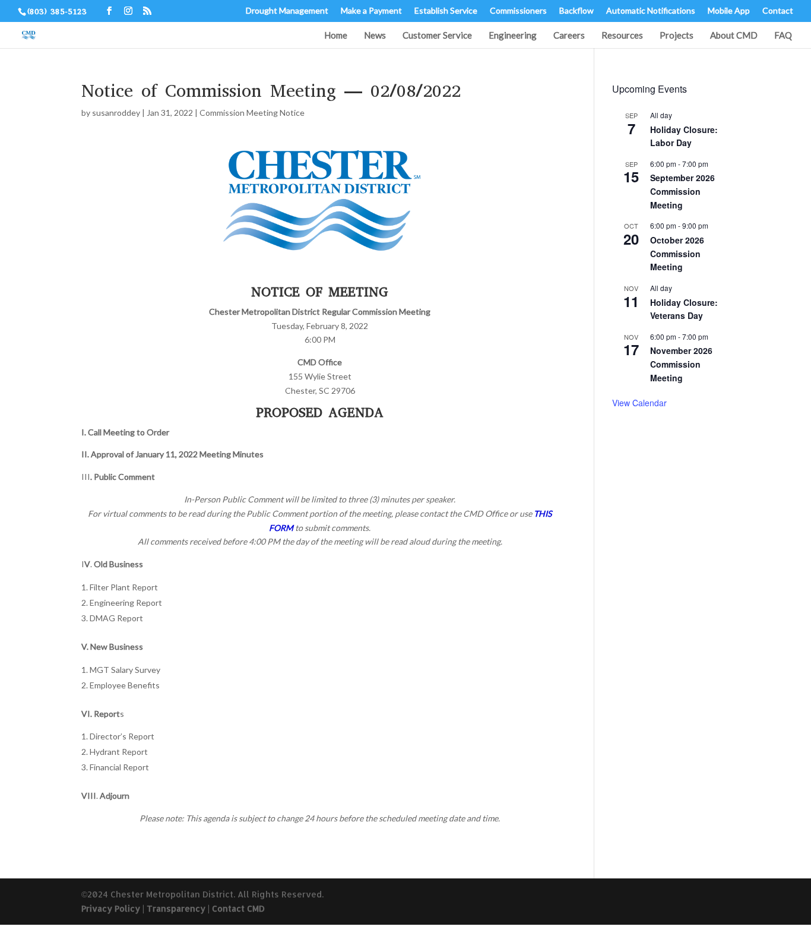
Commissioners (518, 11)
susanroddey (116, 113)
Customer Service (437, 35)
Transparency (176, 908)
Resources (622, 35)
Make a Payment (371, 11)
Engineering (513, 35)
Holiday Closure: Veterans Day (684, 309)
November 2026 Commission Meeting (681, 363)
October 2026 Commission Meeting (677, 253)
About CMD (734, 35)
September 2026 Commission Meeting (682, 191)
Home (335, 35)
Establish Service (445, 11)
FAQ (783, 35)
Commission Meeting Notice (252, 113)
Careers (569, 35)
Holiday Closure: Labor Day (684, 136)
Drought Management (287, 11)
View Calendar (639, 403)
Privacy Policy (110, 908)
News (375, 35)
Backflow (576, 11)
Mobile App (729, 11)
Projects (676, 35)
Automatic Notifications (650, 11)
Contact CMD (238, 908)
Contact (777, 11)
